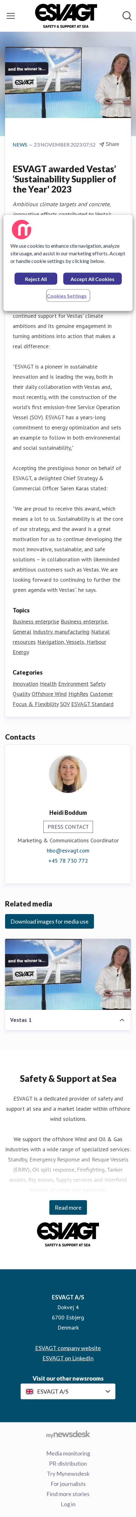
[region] (68, 263)
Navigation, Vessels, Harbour (71, 641)
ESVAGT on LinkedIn (68, 1358)
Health (48, 683)
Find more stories (68, 1493)
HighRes (78, 693)
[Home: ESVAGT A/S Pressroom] (66, 16)
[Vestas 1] (68, 974)
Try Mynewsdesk (68, 1473)
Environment (73, 683)
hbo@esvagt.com (68, 850)
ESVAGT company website (68, 1347)
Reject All (36, 279)
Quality (21, 693)
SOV (65, 704)
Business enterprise (36, 621)
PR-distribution (68, 1463)
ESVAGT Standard (92, 704)
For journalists (68, 1483)
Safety (97, 683)
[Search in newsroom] (127, 16)
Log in (68, 1504)
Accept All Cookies (92, 279)
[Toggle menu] (11, 15)
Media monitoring (68, 1453)
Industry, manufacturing (61, 631)
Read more (68, 1207)
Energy (21, 652)
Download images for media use (49, 921)
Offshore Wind (49, 693)
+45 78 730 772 (68, 860)
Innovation (25, 683)
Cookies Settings (67, 296)
